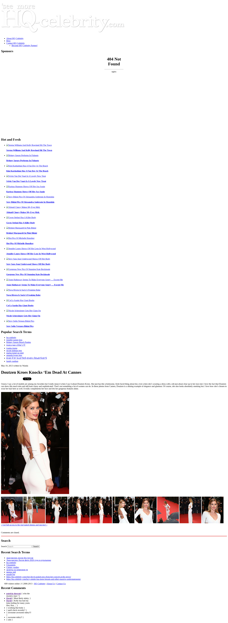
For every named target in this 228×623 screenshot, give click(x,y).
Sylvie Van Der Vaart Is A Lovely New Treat (26, 181)
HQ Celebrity (39, 584)
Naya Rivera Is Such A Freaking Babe (23, 295)
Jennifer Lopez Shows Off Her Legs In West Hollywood (31, 254)
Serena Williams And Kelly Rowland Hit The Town (29, 150)
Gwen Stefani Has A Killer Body (20, 223)
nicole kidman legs (14, 350)
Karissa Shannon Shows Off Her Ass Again (25, 192)
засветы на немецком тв (17, 570)
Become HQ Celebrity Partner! (24, 45)
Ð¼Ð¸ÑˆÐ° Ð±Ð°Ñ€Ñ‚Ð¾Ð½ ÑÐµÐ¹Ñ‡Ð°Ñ (26, 358)
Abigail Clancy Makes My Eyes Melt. (23, 212)
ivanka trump (11, 348)
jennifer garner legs (14, 340)
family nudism (12, 361)
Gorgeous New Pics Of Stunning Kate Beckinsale (28, 274)
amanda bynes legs (14, 355)
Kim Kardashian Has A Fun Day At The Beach (27, 171)
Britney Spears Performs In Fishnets (22, 160)
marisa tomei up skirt (15, 353)
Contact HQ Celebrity (15, 43)
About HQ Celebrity (14, 38)
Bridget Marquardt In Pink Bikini (21, 233)
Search (4, 546)
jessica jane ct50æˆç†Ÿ (15, 345)
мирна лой (11, 572)
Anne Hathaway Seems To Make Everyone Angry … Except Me (35, 285)
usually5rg (10, 574)
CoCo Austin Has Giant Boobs (20, 305)
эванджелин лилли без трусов (19, 558)
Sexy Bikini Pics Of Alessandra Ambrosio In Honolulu (30, 202)
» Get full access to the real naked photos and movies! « (24, 525)
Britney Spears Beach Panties (18, 342)
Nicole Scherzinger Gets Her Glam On (23, 316)
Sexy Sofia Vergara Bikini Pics (20, 326)
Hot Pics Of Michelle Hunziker (20, 243)
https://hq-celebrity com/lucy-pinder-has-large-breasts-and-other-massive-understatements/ (43, 579)
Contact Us (61, 584)
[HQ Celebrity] (68, 34)
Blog (8, 41)
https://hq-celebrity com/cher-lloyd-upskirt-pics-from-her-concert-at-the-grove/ (38, 577)
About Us (51, 584)
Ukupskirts (10, 565)
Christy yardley (12, 567)
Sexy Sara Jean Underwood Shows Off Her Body (28, 264)
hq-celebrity (11, 337)
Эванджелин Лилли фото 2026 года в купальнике (28, 560)
